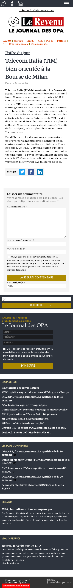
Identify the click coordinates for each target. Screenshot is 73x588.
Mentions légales (15, 582)
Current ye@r (16, 282)
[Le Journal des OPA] (36, 25)
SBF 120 (18, 41)
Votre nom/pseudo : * (20, 240)
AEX (40, 41)
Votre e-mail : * (16, 248)
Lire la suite (10, 563)
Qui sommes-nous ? (17, 580)
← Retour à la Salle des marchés (36, 10)
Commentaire (17, 206)
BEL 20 (30, 41)
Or (4, 44)
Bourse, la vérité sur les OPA (21, 546)
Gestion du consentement (16, 585)
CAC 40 (7, 41)
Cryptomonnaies (18, 44)
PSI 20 (50, 41)
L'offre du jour (17, 53)
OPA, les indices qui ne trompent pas (27, 509)
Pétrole (61, 41)
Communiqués (39, 44)
